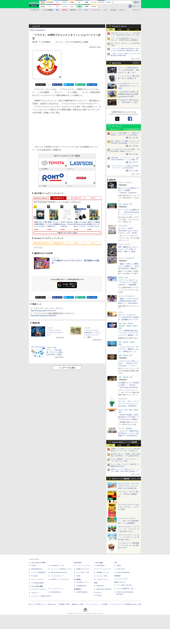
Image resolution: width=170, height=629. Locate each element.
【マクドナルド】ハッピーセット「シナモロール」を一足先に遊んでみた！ (128, 537)
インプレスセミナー (57, 576)
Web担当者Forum (36, 569)
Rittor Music (78, 562)
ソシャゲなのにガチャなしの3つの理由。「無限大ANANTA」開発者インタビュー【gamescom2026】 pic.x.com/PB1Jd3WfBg (125, 151)
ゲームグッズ (76, 198)
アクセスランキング (119, 26)
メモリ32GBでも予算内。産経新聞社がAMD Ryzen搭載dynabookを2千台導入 (128, 94)
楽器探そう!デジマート (83, 569)
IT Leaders (34, 576)
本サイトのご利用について (37, 604)
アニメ (93, 198)
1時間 (111, 29)
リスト (49, 84)
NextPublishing (55, 592)
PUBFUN (117, 576)
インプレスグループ (116, 604)
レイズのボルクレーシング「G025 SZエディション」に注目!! (128, 86)
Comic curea (121, 569)
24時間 (119, 29)
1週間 (128, 29)
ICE (115, 562)
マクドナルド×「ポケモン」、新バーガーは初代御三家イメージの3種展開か (128, 520)
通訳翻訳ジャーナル (103, 572)
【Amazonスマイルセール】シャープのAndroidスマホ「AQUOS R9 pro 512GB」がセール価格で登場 (125, 35)
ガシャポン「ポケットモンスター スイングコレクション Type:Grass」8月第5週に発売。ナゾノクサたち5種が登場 (128, 405)
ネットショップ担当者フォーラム (61, 569)
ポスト (42, 84)
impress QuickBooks (123, 572)
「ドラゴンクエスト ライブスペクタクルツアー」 (54, 332)
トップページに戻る (67, 368)
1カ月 (137, 29)
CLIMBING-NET (81, 586)
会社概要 (104, 604)
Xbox (76, 243)
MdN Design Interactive (104, 589)
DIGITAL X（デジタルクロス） (60, 579)
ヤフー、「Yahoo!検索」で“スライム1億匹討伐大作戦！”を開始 (54, 352)
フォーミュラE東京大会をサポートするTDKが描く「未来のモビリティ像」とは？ (128, 70)
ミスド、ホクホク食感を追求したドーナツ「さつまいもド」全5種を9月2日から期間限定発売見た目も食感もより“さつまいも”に (125, 40)
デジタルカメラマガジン (38, 589)
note (82, 84)
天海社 (119, 565)
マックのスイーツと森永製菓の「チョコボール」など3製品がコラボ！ (128, 545)
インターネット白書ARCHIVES (41, 596)
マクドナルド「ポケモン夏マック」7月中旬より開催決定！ (128, 494)
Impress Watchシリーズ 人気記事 (124, 442)
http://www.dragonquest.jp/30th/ (43, 316)
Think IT (33, 565)
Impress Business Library (59, 572)
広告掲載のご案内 (64, 604)
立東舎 (78, 576)
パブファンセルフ (122, 579)
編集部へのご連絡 (77, 604)
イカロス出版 (98, 562)
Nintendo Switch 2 (41, 198)
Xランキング (116, 126)
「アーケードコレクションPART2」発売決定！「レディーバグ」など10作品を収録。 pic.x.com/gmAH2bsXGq (125, 168)
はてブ (70, 84)
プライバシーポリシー (92, 604)
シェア (59, 84)
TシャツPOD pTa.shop (124, 585)
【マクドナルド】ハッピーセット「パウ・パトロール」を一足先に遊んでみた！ (128, 529)
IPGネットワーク (119, 582)
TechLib (99, 595)
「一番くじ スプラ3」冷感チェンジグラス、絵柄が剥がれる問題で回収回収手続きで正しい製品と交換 (125, 55)
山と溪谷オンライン (82, 582)
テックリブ (97, 592)
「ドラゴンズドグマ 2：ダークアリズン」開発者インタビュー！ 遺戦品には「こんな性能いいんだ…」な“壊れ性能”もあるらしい (128, 351)
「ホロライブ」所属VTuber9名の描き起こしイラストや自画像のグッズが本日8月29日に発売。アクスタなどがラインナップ (128, 435)
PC (80, 10)
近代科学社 (77, 589)
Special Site (116, 63)
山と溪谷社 (77, 579)
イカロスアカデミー (103, 579)
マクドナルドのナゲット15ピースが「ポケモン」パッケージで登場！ (128, 507)
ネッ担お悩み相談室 (37, 583)
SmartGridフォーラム (57, 565)
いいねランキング (132, 129)
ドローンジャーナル (37, 579)
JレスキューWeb (102, 576)
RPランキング (115, 129)
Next (98, 217)
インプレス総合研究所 (38, 572)
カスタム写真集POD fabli (125, 588)
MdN (95, 583)
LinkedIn (93, 84)
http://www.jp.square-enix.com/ (43, 311)
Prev (35, 217)
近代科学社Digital (81, 592)
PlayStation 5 (58, 198)
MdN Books (100, 586)
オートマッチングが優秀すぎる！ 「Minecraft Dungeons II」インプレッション (128, 212)
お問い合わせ (52, 604)
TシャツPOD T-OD (82, 572)
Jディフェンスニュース (104, 569)
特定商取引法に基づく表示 (133, 604)
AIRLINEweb (101, 565)
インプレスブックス (57, 588)
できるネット (35, 592)
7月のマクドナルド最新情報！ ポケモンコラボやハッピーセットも (126, 479)
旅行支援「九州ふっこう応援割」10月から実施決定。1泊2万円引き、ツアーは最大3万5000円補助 (125, 456)
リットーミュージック (83, 565)
